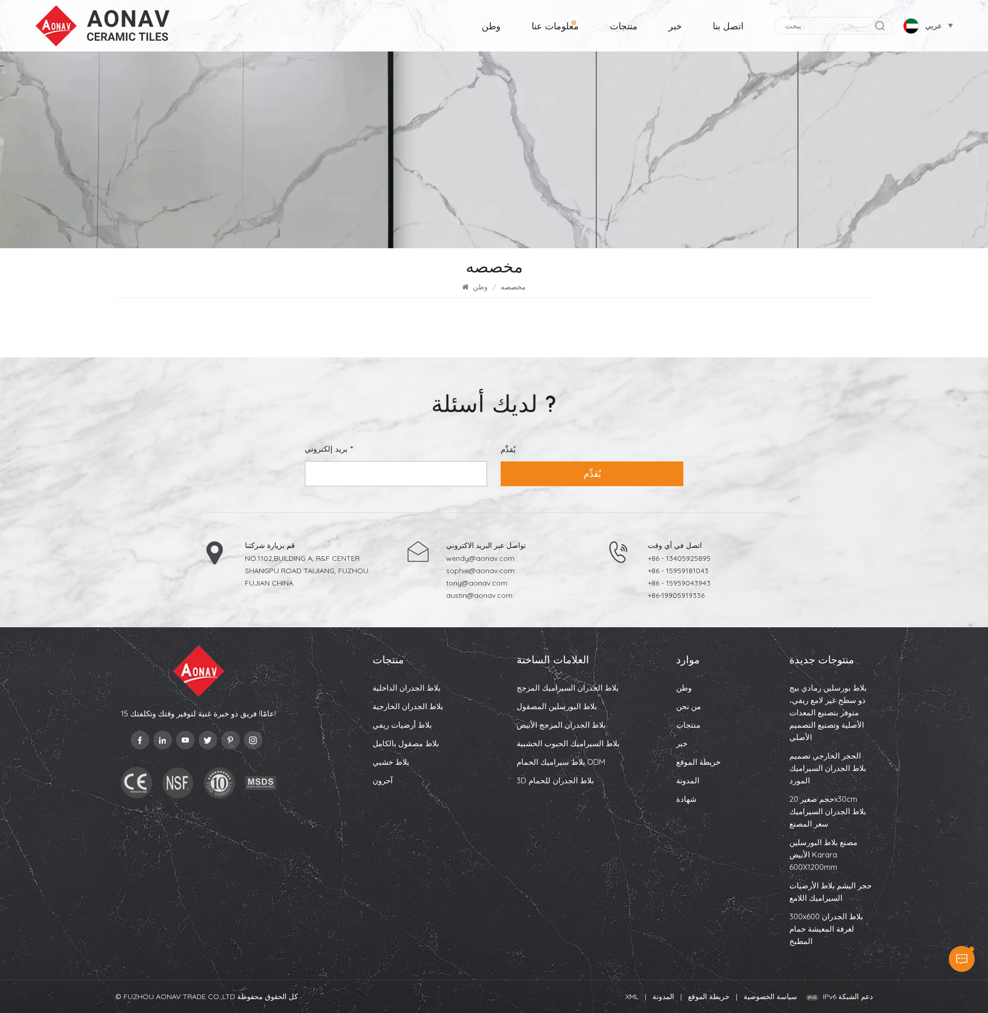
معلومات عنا (555, 26)
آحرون (383, 780)
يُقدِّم (592, 473)
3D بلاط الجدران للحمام (555, 780)
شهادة (686, 799)
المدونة (687, 780)
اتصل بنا (728, 26)
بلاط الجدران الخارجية (408, 706)
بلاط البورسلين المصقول (557, 706)
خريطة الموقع (698, 762)
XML (632, 996)
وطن (491, 26)
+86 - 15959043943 (679, 583)
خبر (675, 26)
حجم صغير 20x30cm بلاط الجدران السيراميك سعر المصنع (827, 811)
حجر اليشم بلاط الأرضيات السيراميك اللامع (830, 892)
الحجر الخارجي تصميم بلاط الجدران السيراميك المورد (827, 768)
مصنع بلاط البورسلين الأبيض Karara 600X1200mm (823, 854)
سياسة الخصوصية (770, 996)
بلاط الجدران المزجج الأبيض (561, 725)
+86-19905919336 (676, 595)
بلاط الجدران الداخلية (406, 688)
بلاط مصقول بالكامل (406, 743)
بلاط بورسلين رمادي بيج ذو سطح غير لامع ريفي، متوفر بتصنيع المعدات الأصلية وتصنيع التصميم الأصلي (828, 712)
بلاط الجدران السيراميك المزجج (568, 688)
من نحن (688, 706)
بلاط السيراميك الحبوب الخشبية (568, 743)
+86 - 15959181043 (678, 570)
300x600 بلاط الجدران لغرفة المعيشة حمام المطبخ (826, 929)
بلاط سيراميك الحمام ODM (561, 762)
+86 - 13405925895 (679, 558)
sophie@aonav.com (480, 570)
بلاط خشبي (391, 762)
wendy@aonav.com (480, 558)
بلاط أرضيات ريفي (402, 725)
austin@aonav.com (479, 595)
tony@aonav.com (476, 583)
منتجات (624, 26)
